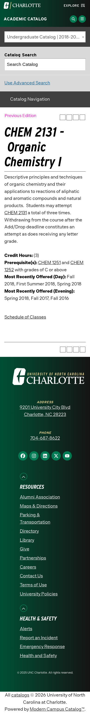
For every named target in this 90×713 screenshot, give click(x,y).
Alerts (26, 628)
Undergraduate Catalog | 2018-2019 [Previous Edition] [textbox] (46, 37)
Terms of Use (33, 585)
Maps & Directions (39, 506)
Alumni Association (40, 497)
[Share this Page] (69, 117)
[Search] (80, 64)
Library (27, 540)
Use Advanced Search (27, 83)
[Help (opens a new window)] (82, 117)
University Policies (39, 594)
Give (24, 549)
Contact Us (31, 576)
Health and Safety (38, 655)
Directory (29, 531)
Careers (28, 567)
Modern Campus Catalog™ (57, 709)
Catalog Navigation (30, 99)
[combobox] (45, 36)
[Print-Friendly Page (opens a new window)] (76, 117)
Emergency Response (42, 646)
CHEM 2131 (15, 212)
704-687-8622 (45, 438)
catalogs (20, 695)
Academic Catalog (25, 19)
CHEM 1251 (49, 262)
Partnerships (33, 558)
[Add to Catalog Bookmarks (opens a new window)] (63, 117)
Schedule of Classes (25, 317)
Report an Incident (39, 637)
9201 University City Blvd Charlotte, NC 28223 (45, 411)
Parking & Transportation (35, 518)
